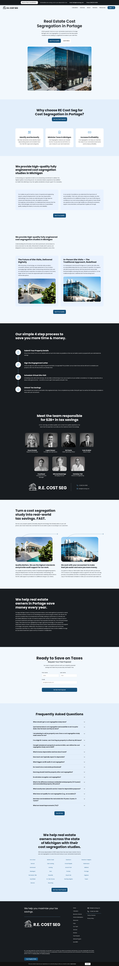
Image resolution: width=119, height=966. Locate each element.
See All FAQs (59, 813)
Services (75, 929)
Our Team (75, 926)
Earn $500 (75, 942)
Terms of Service (91, 915)
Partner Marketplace (78, 917)
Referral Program (77, 939)
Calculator (75, 7)
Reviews (75, 932)
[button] (82, 7)
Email (43, 679)
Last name (63, 672)
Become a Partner (77, 914)
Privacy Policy (90, 918)
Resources (75, 920)
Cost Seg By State (31, 959)
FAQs (74, 923)
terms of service (46, 953)
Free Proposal (76, 936)
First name (45, 672)
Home (74, 908)
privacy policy (36, 953)
